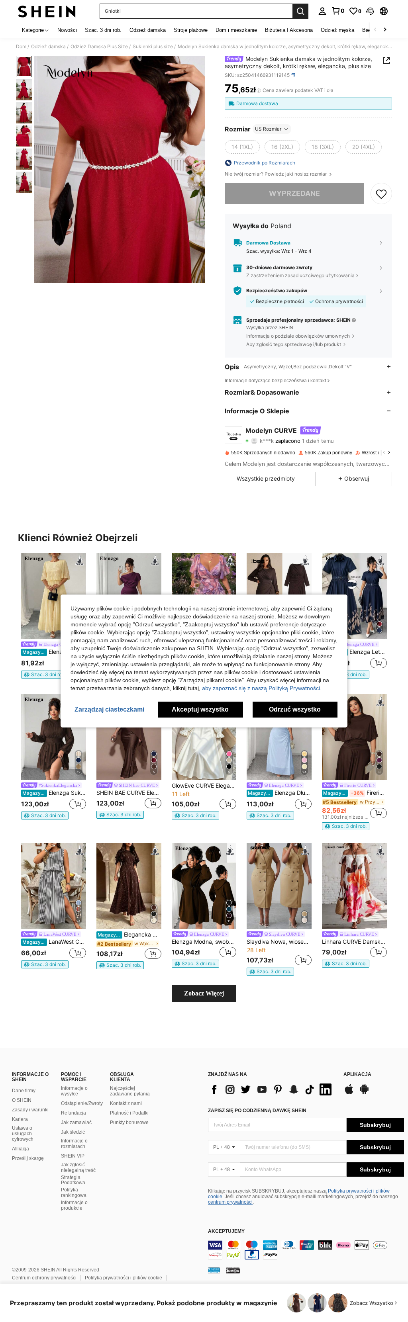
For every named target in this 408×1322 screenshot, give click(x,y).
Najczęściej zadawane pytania (130, 1091)
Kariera (20, 1119)
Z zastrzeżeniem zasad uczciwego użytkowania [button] (300, 275)
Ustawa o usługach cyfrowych (22, 1133)
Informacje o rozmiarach (74, 1143)
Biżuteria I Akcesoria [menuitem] (289, 30)
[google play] (364, 1093)
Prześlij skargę (28, 1158)
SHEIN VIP (72, 1156)
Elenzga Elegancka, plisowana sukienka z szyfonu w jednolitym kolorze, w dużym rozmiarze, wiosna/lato (54, 652)
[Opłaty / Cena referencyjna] (259, 90)
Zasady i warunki (30, 1110)
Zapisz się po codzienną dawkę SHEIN (257, 1110)
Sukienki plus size (153, 46)
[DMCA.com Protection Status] (233, 1270)
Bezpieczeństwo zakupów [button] (276, 290)
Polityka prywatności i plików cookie (123, 1278)
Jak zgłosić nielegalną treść (78, 1167)
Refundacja (73, 1113)
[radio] (242, 147)
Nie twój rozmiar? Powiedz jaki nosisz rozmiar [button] (276, 174)
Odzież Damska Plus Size (99, 46)
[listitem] (53, 616)
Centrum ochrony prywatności (44, 1278)
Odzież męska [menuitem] (337, 30)
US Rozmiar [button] (268, 129)
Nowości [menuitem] (67, 30)
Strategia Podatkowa (73, 1180)
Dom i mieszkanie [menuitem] (236, 30)
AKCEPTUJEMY (226, 1231)
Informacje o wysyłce (74, 1091)
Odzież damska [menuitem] (147, 30)
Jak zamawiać (76, 1122)
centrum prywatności (230, 1202)
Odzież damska (48, 46)
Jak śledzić (73, 1132)
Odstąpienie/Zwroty (82, 1103)
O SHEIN (21, 1100)
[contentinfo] (306, 1249)
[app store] (349, 1093)
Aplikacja (357, 1074)
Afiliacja (20, 1149)
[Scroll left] (375, 30)
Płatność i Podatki (129, 1113)
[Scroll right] (385, 30)
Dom (21, 46)
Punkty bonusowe (129, 1122)
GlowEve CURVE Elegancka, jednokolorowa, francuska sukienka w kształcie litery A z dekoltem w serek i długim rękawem (204, 785)
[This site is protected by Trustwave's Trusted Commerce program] (214, 1270)
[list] (271, 1089)
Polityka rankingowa (73, 1192)
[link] (338, 11)
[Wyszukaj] (300, 11)
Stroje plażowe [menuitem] (191, 30)
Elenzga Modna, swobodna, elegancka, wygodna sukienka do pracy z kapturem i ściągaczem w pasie (204, 942)
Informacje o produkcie (74, 1205)
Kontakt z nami (126, 1103)
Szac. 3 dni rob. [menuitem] (103, 30)
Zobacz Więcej (204, 993)
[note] (45, 675)
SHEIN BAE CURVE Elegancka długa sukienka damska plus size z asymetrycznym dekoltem (128, 793)
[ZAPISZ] (381, 193)
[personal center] (322, 11)
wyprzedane (294, 193)
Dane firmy (23, 1090)
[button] (370, 11)
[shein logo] (47, 11)
